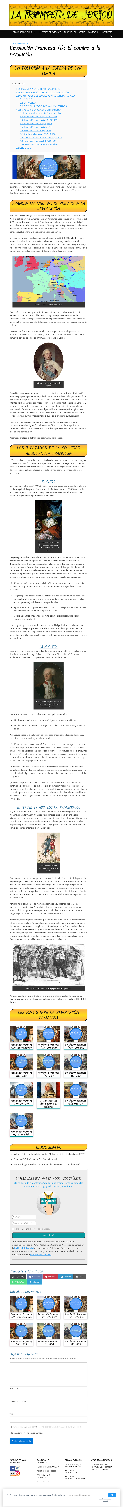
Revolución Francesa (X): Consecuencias (40, 113)
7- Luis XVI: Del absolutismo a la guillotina (41, 137)
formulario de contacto (40, 1255)
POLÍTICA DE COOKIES (46, 1471)
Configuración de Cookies (105, 1500)
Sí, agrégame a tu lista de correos (27, 1433)
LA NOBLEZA (28, 103)
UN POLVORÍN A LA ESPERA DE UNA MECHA (38, 89)
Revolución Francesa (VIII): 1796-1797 (39, 120)
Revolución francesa (19, 43)
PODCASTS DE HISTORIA (74, 32)
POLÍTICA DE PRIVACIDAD (48, 1467)
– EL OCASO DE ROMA (100, 1470)
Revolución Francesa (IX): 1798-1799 (38, 117)
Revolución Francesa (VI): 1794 (36, 127)
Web (11, 1414)
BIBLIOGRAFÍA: (24, 148)
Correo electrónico (20, 1401)
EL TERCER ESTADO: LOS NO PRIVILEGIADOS (43, 106)
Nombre (14, 1389)
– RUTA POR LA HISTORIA (101, 1467)
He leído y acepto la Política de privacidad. (32, 1229)
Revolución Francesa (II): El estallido (39, 144)
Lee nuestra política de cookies (79, 1495)
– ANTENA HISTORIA (99, 1465)
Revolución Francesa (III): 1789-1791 (38, 141)
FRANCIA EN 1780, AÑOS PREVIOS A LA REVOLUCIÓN (42, 92)
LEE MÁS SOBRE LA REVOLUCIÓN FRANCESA (38, 110)
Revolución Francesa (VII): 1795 (36, 124)
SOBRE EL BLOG (43, 1481)
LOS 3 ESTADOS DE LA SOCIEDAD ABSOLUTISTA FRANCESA (45, 96)
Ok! (112, 1495)
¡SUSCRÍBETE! (106, 32)
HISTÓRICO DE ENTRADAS (50, 32)
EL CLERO (26, 99)
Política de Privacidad (24, 1248)
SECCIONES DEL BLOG (22, 32)
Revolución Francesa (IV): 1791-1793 (38, 134)
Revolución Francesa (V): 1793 (35, 130)
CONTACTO (93, 32)
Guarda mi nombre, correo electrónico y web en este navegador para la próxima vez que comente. (47, 1427)
